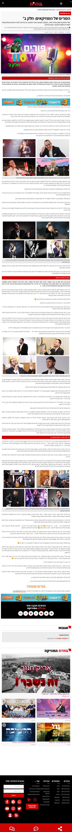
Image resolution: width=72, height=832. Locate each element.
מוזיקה (69, 10)
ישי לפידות (20, 27)
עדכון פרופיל (46, 786)
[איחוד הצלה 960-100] (36, 105)
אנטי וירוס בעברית (34, 792)
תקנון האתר (46, 802)
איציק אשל (52, 27)
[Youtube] (7, 808)
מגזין (58, 789)
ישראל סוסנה (15, 27)
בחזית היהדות (66, 800)
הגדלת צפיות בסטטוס (33, 794)
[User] (10, 815)
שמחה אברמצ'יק (37, 29)
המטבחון (57, 797)
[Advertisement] (36, 761)
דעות (58, 792)
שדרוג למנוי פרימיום (46, 792)
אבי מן (64, 27)
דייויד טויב (42, 27)
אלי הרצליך (47, 27)
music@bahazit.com (19, 591)
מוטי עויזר (9, 27)
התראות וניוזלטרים (45, 789)
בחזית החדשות (66, 789)
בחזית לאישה (66, 797)
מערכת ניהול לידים (34, 789)
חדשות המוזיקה (61, 10)
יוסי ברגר (31, 27)
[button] (61, 3)
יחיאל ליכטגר (26, 27)
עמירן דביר (58, 29)
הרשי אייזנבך (36, 27)
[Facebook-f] (7, 801)
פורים (54, 29)
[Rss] (16, 815)
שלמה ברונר (44, 29)
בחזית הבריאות (65, 792)
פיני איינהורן (50, 29)
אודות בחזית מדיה (45, 805)
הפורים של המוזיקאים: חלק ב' (46, 18)
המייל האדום (46, 796)
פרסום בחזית (35, 786)
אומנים (61, 27)
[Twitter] (19, 808)
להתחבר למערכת (62, 638)
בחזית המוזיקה (66, 803)
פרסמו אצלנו (46, 799)
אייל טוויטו (57, 27)
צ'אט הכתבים (66, 786)
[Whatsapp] (19, 801)
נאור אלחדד (64, 29)
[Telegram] (13, 801)
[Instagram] (13, 808)
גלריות (58, 794)
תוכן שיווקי (57, 803)
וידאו (58, 786)
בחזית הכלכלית (65, 794)
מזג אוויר (57, 800)
